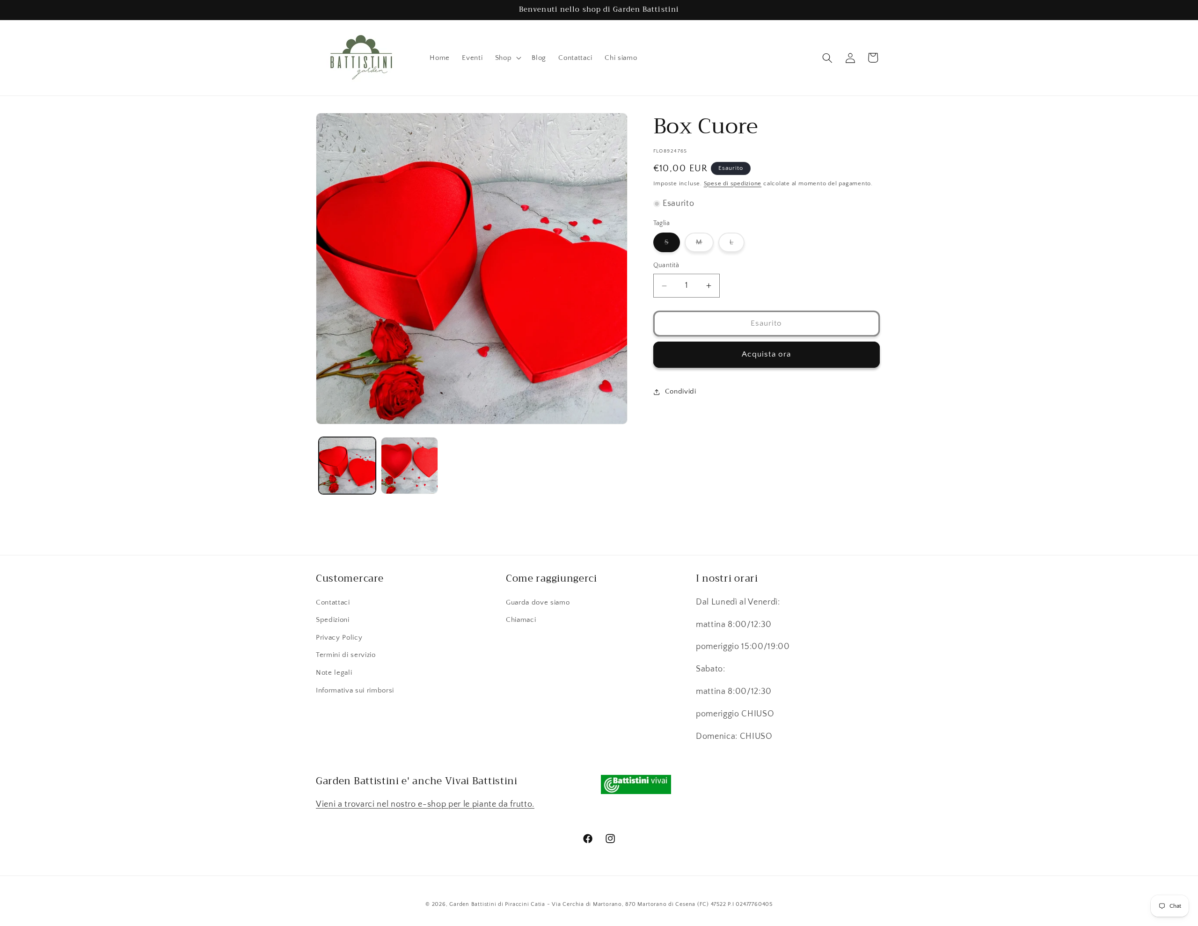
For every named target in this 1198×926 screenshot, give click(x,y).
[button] (507, 58)
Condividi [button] (680, 391)
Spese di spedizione (733, 183)
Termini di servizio (346, 655)
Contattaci (333, 602)
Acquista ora (766, 354)
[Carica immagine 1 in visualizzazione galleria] (347, 465)
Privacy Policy (339, 638)
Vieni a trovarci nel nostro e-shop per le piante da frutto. (425, 804)
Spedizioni (333, 620)
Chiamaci (521, 620)
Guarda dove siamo (538, 602)
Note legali (334, 673)
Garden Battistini (472, 904)
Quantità (666, 266)
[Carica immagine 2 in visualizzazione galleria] (409, 465)
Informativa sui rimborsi (355, 690)
